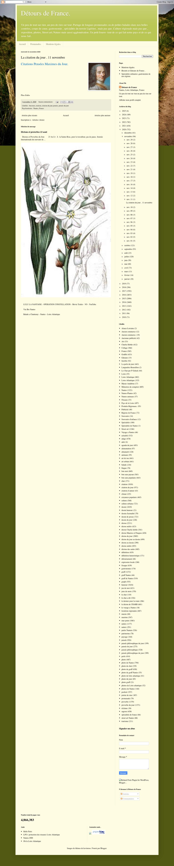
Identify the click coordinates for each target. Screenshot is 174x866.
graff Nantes (126, 575)
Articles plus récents (29, 115)
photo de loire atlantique (131, 675)
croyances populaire (129, 497)
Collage (124, 348)
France (124, 351)
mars (126, 271)
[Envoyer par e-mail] (61, 102)
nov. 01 (130, 240)
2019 (124, 283)
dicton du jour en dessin (131, 539)
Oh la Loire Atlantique (32, 841)
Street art (125, 429)
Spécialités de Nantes (130, 425)
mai (126, 264)
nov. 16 (130, 184)
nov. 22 (130, 165)
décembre (128, 132)
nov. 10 (130, 207)
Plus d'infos (25, 95)
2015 (124, 298)
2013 (124, 306)
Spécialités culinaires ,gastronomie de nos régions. (136, 75)
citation (38, 105)
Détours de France (129, 87)
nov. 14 (130, 188)
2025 (124, 111)
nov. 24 (130, 158)
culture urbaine (127, 503)
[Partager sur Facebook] (69, 102)
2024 (124, 114)
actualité (125, 435)
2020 (124, 129)
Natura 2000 (28, 838)
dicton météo (126, 526)
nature (124, 627)
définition (125, 552)
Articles (125, 794)
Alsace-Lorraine (128, 328)
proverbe (125, 701)
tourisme (125, 721)
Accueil (22, 44)
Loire (124, 374)
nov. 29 (130, 139)
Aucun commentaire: (45, 102)
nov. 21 (130, 169)
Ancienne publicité (129, 338)
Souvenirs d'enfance (129, 419)
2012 (124, 309)
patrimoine (126, 633)
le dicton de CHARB (129, 604)
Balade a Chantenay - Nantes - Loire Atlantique (41, 314)
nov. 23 (130, 162)
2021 (124, 125)
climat (124, 494)
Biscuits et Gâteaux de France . (133, 70)
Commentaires (128, 798)
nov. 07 (130, 218)
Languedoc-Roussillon (130, 367)
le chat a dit (126, 598)
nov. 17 (130, 180)
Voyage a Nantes (128, 432)
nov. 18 (130, 177)
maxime (125, 617)
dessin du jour (127, 520)
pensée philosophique (130, 649)
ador (123, 442)
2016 (124, 294)
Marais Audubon (128, 383)
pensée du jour (64, 105)
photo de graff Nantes (130, 672)
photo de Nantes (128, 662)
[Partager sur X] (67, 102)
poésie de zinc (127, 695)
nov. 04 (130, 229)
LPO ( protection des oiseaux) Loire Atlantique (41, 834)
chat (123, 481)
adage (124, 438)
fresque (124, 565)
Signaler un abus (127, 728)
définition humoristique (130, 555)
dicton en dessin (128, 542)
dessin (124, 507)
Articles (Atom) (38, 120)
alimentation (126, 448)
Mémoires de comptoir (130, 387)
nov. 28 (130, 143)
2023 (124, 118)
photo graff (126, 682)
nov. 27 (130, 147)
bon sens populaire (129, 477)
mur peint (125, 620)
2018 (124, 287)
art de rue (125, 458)
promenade (126, 698)
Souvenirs (125, 416)
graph (124, 581)
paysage (125, 636)
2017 (124, 291)
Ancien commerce (128, 331)
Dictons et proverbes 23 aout (34, 132)
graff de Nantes (127, 578)
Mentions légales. (53, 44)
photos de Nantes (128, 688)
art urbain (125, 461)
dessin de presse (128, 516)
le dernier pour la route (130, 601)
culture (124, 500)
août (126, 253)
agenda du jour (127, 445)
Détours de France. (45, 12)
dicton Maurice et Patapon (132, 533)
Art (123, 341)
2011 (124, 313)
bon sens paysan (128, 474)
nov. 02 (130, 237)
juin (126, 260)
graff (123, 572)
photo (124, 659)
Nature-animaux (128, 396)
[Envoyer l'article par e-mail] (57, 102)
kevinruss (87, 848)
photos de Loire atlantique (132, 685)
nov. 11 (130, 199)
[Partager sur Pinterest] (72, 102)
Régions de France (129, 412)
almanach (125, 451)
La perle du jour (128, 364)
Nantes (124, 390)
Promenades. (35, 44)
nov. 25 (130, 154)
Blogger (103, 848)
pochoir (124, 692)
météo (124, 623)
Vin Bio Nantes (29, 309)
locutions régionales (129, 611)
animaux (125, 455)
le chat (124, 594)
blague (124, 468)
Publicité (125, 409)
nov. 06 (130, 222)
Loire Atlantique (128, 377)
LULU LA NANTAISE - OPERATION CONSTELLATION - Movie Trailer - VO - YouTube (59, 304)
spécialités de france (129, 714)
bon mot (32, 105)
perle (123, 656)
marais (124, 614)
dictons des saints (128, 549)
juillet (126, 256)
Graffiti (124, 354)
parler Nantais (127, 630)
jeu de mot (126, 588)
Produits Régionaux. (129, 406)
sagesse (124, 711)
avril (126, 267)
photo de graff (127, 669)
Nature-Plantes (127, 393)
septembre (128, 249)
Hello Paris (27, 831)
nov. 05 (130, 225)
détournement (127, 559)
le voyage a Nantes (129, 607)
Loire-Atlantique (128, 380)
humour (125, 584)
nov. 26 (130, 151)
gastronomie (126, 568)
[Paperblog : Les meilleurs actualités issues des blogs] (90, 833)
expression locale (128, 562)
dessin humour (127, 510)
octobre (127, 245)
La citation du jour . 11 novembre (43, 57)
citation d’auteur (128, 490)
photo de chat (127, 666)
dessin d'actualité (128, 513)
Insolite (124, 360)
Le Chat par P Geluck (130, 370)
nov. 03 (130, 233)
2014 (124, 302)
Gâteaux (125, 357)
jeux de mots (126, 591)
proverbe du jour (128, 705)
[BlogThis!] (64, 102)
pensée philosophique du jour (133, 643)
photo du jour (127, 679)
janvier (127, 279)
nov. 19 (130, 173)
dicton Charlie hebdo (130, 529)
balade (124, 464)
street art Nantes (128, 718)
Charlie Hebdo (127, 344)
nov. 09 (130, 211)
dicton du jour (127, 536)
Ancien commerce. (129, 335)
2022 (124, 122)
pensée (55, 105)
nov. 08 (130, 214)
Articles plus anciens (102, 115)
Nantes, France (38, 108)
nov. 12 (130, 195)
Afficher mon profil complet (130, 100)
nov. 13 (130, 191)
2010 (124, 317)
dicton (124, 523)
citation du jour (47, 105)
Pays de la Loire (128, 403)
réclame (125, 708)
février (127, 275)
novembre (128, 136)
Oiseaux (125, 399)
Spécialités (126, 422)
